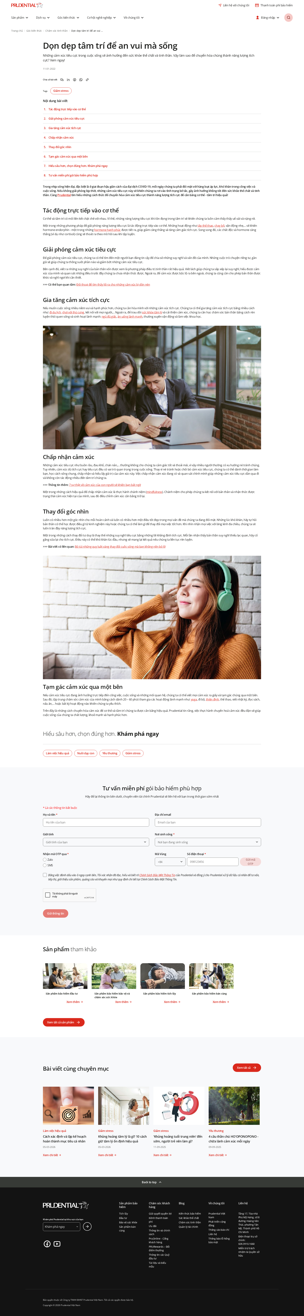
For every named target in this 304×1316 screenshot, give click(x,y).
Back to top (149, 1182)
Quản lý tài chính (188, 1226)
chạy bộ (219, 226)
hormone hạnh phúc (107, 230)
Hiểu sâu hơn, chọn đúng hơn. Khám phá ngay (78, 166)
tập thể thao (205, 226)
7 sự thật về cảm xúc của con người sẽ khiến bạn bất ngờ (105, 485)
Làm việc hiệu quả (57, 753)
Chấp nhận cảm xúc (61, 137)
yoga (194, 699)
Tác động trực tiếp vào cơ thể (67, 109)
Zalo (50, 860)
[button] (20, 17)
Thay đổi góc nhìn (60, 147)
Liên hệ (212, 1234)
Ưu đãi (152, 1226)
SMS (50, 865)
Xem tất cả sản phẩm (60, 1022)
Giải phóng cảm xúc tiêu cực (66, 118)
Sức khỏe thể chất (189, 1218)
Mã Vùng (160, 854)
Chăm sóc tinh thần (190, 1222)
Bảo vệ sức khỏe (128, 1222)
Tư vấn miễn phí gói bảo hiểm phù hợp (73, 175)
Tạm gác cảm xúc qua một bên (68, 156)
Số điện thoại (196, 854)
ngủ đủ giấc (109, 316)
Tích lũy (123, 1213)
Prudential (64, 195)
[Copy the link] (87, 79)
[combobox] (96, 842)
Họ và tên (50, 815)
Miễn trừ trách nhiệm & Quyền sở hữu (249, 1252)
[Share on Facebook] (74, 79)
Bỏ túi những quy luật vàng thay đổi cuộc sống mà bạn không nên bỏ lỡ (120, 547)
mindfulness (154, 492)
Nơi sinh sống (165, 834)
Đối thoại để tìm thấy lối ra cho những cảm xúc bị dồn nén (113, 284)
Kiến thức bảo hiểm (190, 1213)
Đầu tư (123, 1218)
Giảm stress (60, 91)
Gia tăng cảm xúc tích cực (65, 128)
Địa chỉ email (163, 815)
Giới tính (48, 834)
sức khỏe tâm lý (152, 312)
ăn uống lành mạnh (130, 316)
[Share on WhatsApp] (81, 79)
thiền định (212, 699)
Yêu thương (109, 753)
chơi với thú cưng (73, 312)
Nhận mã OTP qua (56, 854)
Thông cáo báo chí (218, 1229)
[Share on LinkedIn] (68, 79)
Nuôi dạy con (85, 753)
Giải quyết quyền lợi (160, 1213)
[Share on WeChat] (62, 79)
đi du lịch (55, 312)
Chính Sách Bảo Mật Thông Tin (157, 875)
